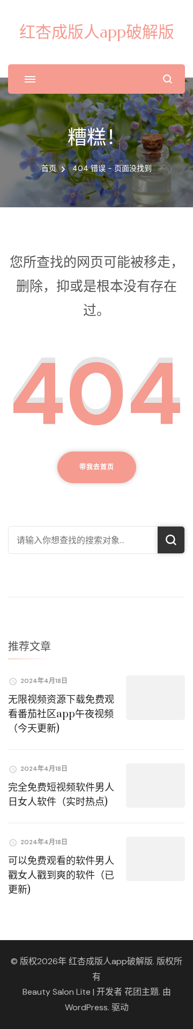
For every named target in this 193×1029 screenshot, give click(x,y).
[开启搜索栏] (167, 79)
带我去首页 (96, 467)
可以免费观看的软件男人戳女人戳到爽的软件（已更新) (61, 875)
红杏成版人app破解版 (96, 32)
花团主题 (141, 991)
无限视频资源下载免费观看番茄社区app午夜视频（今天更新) (61, 714)
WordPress (86, 1007)
